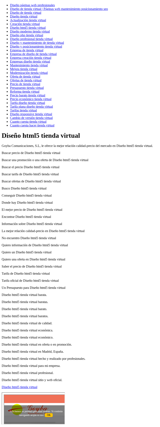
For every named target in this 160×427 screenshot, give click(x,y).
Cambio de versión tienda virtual (31, 118)
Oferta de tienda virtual (25, 76)
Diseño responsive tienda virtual (31, 114)
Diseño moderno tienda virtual (30, 31)
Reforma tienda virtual (24, 91)
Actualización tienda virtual (28, 20)
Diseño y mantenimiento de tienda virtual (37, 42)
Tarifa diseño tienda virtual (27, 103)
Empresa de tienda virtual (26, 50)
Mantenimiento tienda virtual (29, 65)
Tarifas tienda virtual (23, 110)
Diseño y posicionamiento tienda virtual (36, 46)
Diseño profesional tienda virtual (31, 39)
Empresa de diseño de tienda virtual (33, 54)
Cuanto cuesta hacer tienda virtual (32, 125)
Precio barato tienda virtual (27, 95)
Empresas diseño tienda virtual (30, 61)
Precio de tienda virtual (25, 84)
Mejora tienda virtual (23, 69)
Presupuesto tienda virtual (27, 88)
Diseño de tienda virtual (25, 12)
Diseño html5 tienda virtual (28, 27)
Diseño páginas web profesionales (32, 5)
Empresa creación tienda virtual (30, 57)
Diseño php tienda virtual (26, 35)
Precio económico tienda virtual (30, 99)
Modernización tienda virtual (29, 73)
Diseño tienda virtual (23, 16)
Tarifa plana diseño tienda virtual (31, 106)
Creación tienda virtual (25, 24)
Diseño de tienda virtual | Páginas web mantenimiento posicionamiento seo (59, 9)
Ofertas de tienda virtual (25, 80)
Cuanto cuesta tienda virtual (28, 121)
